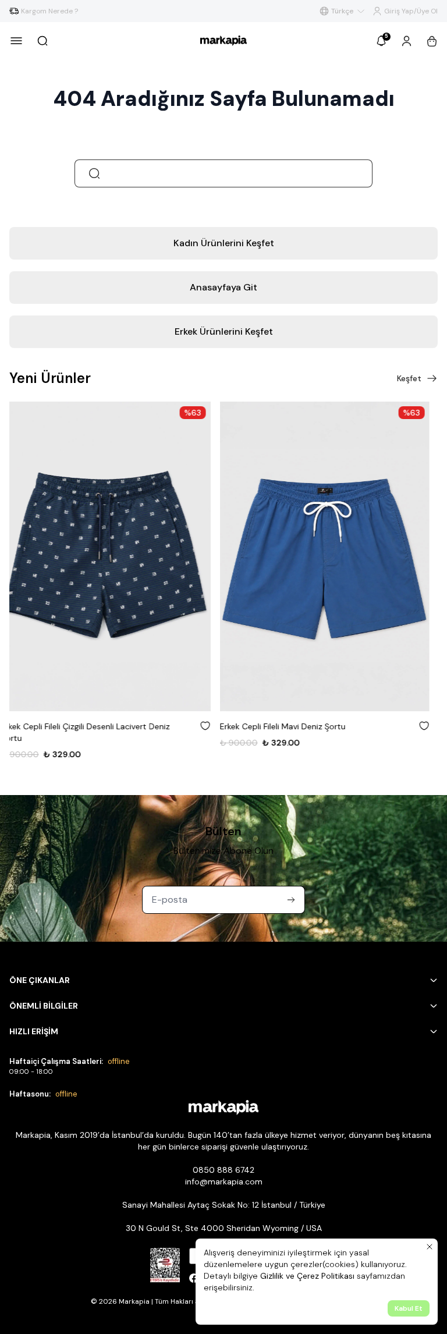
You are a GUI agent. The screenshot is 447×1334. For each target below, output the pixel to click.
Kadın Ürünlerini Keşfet (223, 243)
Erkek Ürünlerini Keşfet (224, 331)
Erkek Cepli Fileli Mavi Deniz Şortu (72, 726)
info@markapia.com (223, 1181)
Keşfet (409, 378)
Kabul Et (409, 1308)
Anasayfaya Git (223, 287)
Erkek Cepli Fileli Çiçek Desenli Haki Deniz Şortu (316, 726)
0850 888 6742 (223, 1170)
